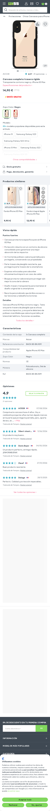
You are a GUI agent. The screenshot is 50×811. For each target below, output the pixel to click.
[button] (13, 200)
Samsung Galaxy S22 (30, 147)
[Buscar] (6, 10)
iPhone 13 (8, 134)
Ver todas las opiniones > (25, 492)
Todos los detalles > (25, 320)
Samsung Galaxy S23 (26, 134)
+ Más (17, 420)
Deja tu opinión (36, 393)
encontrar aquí (13, 791)
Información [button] (10, 738)
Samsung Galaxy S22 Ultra (16, 141)
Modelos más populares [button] (16, 746)
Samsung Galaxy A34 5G (16, 154)
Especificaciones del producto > (17, 85)
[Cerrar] (46, 20)
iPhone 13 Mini (10, 147)
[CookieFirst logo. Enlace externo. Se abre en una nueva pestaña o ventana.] (3, 758)
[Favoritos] (37, 3)
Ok (41, 728)
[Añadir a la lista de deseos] (20, 188)
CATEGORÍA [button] (9, 754)
